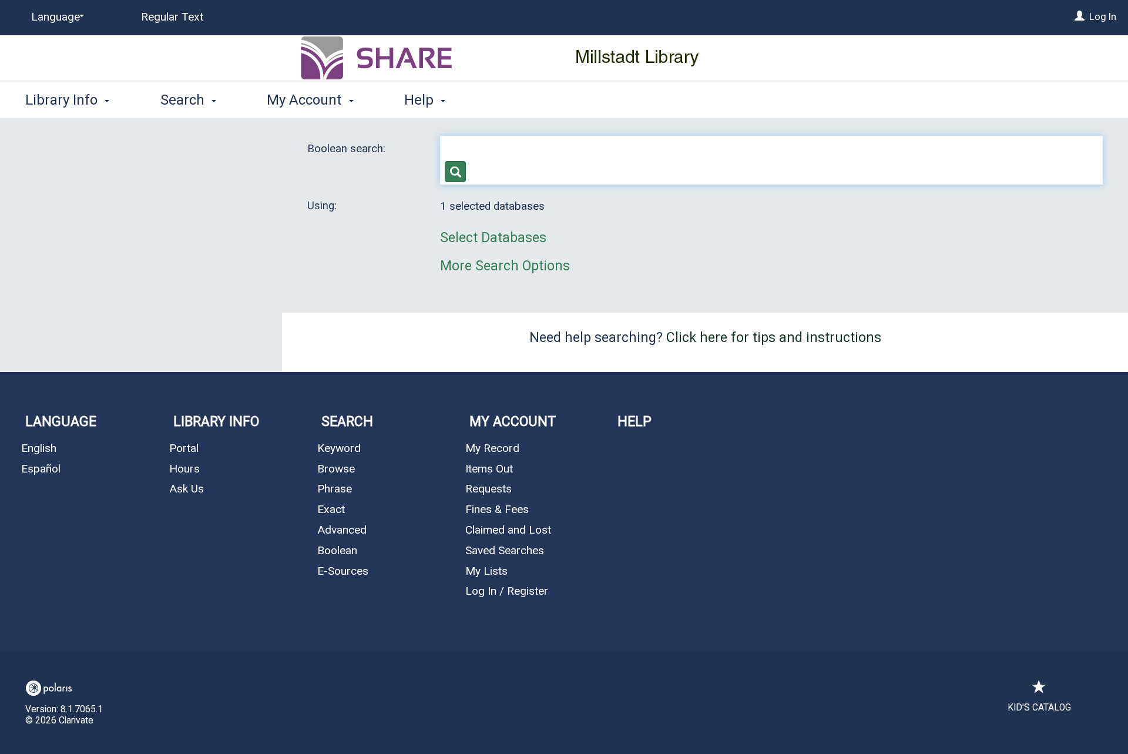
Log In (1102, 16)
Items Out (489, 468)
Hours (184, 468)
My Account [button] (306, 100)
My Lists (486, 571)
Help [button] (420, 100)
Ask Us (186, 488)
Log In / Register (506, 591)
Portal (184, 448)
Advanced (342, 530)
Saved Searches (504, 550)
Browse (336, 468)
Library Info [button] (63, 100)
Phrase (334, 488)
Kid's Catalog (1039, 707)
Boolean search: (347, 148)
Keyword (339, 448)
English (38, 448)
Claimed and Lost (508, 530)
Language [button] (60, 422)
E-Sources (342, 571)
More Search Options (505, 266)
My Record (492, 448)
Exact (331, 509)
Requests (488, 488)
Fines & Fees (497, 509)
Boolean (337, 550)
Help (634, 422)
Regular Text (172, 17)
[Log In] (1080, 16)
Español (41, 468)
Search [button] (184, 100)
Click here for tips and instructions (773, 338)
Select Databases (493, 238)
